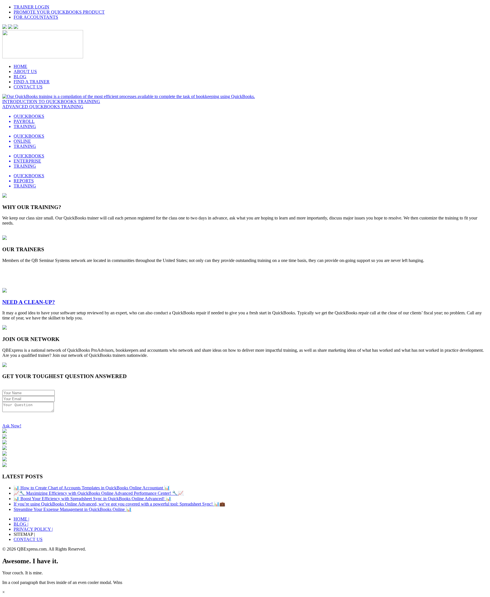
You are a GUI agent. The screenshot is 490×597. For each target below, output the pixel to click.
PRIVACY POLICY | (33, 529)
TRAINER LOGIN (31, 7)
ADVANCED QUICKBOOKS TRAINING (42, 106)
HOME (20, 66)
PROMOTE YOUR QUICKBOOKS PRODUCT (59, 12)
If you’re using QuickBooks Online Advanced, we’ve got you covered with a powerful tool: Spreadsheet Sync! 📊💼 (119, 504)
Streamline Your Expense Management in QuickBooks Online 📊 (73, 509)
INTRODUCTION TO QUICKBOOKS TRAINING (51, 101)
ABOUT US (25, 71)
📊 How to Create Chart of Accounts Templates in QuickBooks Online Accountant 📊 (92, 487)
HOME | (21, 519)
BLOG (20, 76)
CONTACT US (28, 86)
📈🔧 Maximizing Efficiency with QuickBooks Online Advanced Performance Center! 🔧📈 (98, 493)
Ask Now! (11, 425)
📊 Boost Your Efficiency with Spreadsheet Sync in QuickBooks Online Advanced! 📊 (92, 498)
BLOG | (21, 524)
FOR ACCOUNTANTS (36, 17)
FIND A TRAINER (32, 81)
